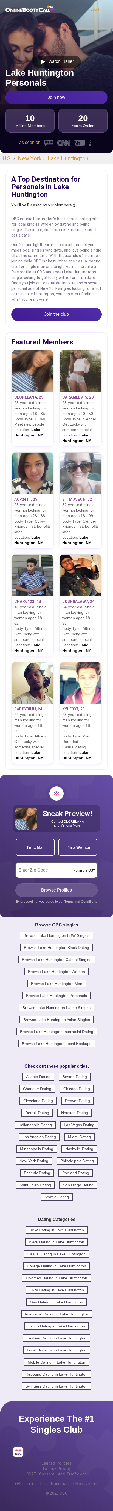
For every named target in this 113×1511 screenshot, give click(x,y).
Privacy (64, 1468)
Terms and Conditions (80, 902)
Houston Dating (74, 1113)
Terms (48, 1468)
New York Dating (33, 1161)
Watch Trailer (60, 61)
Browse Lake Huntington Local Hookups (56, 1043)
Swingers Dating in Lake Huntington (56, 1386)
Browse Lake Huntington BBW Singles (56, 935)
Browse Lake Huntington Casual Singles (56, 959)
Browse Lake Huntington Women (56, 971)
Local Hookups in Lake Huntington (56, 1350)
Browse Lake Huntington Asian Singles (56, 1019)
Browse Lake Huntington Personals (56, 995)
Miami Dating (79, 1137)
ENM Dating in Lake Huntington (56, 1290)
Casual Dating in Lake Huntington (56, 1254)
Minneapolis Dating (36, 1149)
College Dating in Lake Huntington (56, 1266)
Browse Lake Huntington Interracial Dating (56, 1031)
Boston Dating (75, 1077)
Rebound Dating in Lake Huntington (56, 1374)
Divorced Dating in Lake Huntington (56, 1278)
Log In (96, 9)
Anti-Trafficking (72, 1474)
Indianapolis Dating (35, 1125)
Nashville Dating (79, 1149)
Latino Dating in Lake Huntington (56, 1326)
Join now (56, 97)
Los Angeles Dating (39, 1137)
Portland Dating (75, 1173)
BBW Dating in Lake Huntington (56, 1230)
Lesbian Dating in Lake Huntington (56, 1338)
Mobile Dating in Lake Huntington (56, 1362)
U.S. (7, 158)
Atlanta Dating (38, 1077)
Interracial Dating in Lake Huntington (56, 1314)
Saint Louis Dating (35, 1185)
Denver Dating (77, 1101)
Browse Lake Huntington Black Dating (56, 947)
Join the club (56, 314)
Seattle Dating (56, 1197)
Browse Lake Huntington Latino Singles (56, 1007)
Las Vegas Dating (79, 1125)
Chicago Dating (76, 1089)
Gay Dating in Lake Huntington (56, 1302)
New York (30, 158)
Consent (47, 1474)
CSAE (31, 1474)
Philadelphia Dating (77, 1161)
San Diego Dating (78, 1185)
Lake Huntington (68, 158)
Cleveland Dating (38, 1101)
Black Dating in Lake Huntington (56, 1242)
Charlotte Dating (37, 1089)
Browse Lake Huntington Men (56, 983)
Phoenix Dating (37, 1173)
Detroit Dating (37, 1113)
